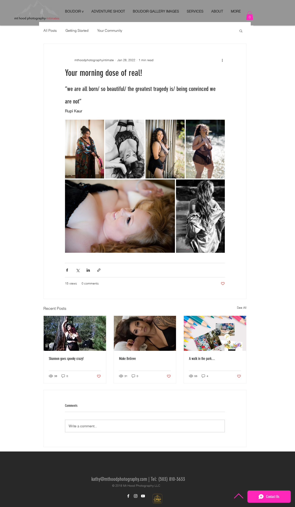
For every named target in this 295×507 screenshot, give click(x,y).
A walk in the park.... (202, 358)
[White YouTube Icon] (143, 496)
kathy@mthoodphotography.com (119, 479)
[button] (249, 15)
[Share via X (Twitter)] (78, 270)
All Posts (50, 30)
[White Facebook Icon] (128, 496)
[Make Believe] (145, 333)
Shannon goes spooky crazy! (66, 358)
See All (241, 308)
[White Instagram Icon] (135, 496)
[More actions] (222, 60)
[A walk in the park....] (215, 333)
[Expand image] (84, 149)
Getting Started (77, 30)
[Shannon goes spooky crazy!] (75, 333)
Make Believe (127, 358)
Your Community (109, 30)
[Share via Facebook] (67, 270)
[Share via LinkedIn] (88, 270)
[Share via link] (99, 270)
